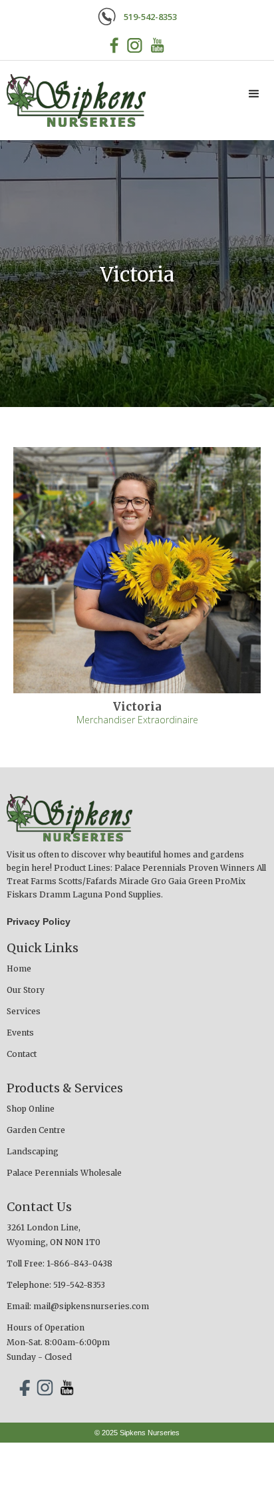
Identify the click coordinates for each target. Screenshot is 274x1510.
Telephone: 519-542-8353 (56, 1285)
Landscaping (33, 1151)
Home (19, 969)
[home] (73, 100)
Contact (22, 1054)
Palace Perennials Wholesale (64, 1173)
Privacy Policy (38, 921)
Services (24, 1011)
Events (20, 1033)
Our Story (26, 990)
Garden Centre (36, 1130)
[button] (254, 94)
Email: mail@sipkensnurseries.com (78, 1306)
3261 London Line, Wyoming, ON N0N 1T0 (53, 1234)
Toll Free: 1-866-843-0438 (59, 1263)
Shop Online (31, 1109)
